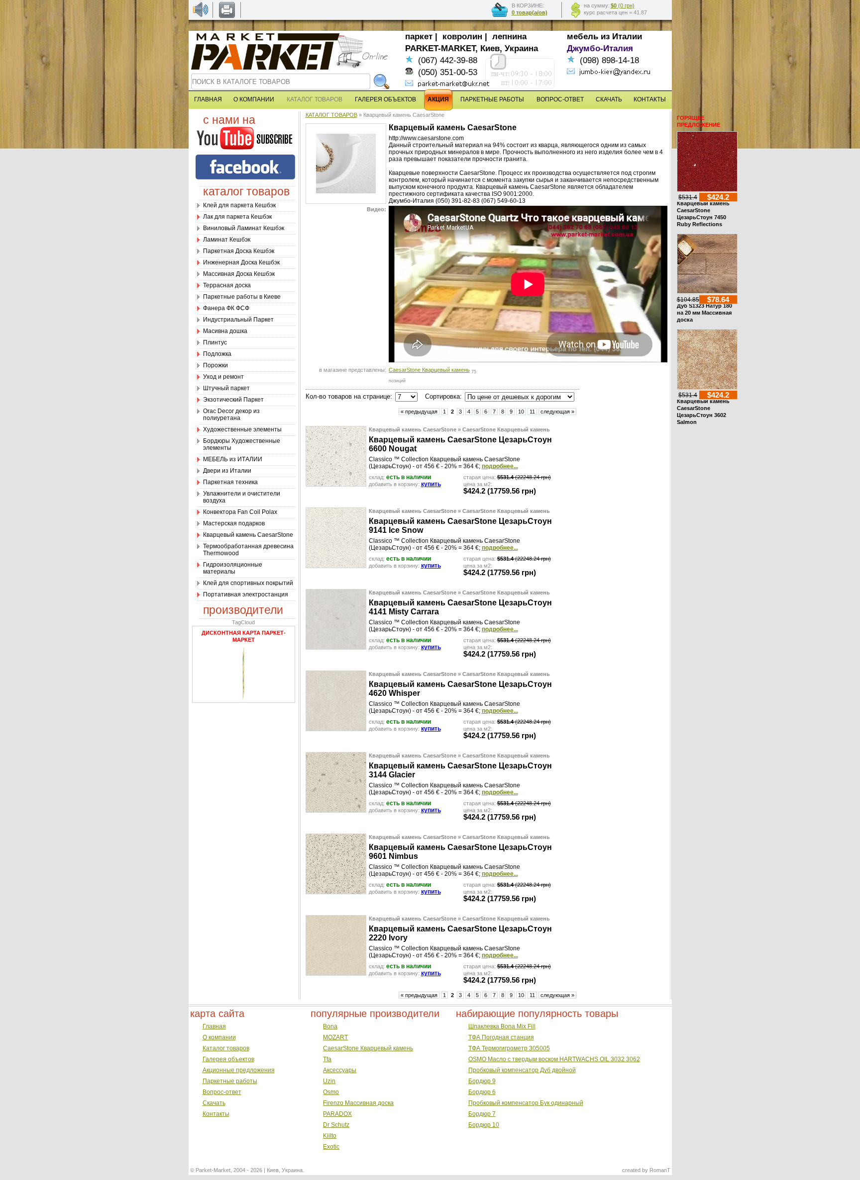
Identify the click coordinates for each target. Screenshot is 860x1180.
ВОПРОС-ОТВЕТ (560, 99)
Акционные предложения (239, 1070)
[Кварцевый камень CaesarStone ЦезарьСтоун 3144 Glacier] (336, 810)
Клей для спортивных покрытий (248, 583)
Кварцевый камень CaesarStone (248, 534)
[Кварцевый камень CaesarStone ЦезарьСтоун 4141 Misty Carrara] (336, 647)
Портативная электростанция (245, 594)
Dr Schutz (336, 1124)
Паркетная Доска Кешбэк (238, 251)
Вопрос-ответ (222, 1092)
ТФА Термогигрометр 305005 (509, 1048)
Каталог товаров (226, 1048)
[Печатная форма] (227, 16)
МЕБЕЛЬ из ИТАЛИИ (232, 459)
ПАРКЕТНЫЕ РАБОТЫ (492, 99)
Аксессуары (339, 1070)
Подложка (217, 353)
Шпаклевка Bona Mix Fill (502, 1026)
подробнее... (500, 466)
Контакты (216, 1113)
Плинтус (215, 342)
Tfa (327, 1059)
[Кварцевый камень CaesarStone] (346, 191)
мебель (582, 36)
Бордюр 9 (482, 1081)
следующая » (557, 412)
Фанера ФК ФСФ (226, 308)
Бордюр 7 (482, 1113)
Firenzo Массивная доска (358, 1102)
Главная (214, 1026)
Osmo (331, 1092)
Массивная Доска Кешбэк (239, 273)
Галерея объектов (228, 1059)
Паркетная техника (230, 482)
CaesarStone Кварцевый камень (429, 370)
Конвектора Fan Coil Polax (240, 511)
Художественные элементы (242, 429)
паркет (418, 36)
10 (521, 412)
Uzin (329, 1081)
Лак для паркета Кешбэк (237, 216)
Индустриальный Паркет (238, 319)
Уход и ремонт (223, 376)
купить (431, 484)
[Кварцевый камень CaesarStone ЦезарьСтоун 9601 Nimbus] (336, 892)
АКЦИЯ (438, 99)
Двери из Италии (227, 470)
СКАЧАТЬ (609, 99)
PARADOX (337, 1113)
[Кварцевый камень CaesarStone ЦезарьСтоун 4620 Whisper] (336, 729)
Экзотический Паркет (233, 399)
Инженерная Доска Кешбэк (241, 262)
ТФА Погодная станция (501, 1037)
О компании (219, 1037)
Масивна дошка (225, 331)
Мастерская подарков (234, 523)
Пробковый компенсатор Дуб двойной (522, 1070)
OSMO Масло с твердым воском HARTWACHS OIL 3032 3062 (554, 1059)
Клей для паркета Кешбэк (239, 205)
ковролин (462, 36)
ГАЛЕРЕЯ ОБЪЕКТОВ (385, 99)
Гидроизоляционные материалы (232, 568)
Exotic (331, 1146)
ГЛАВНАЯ (208, 99)
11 (532, 412)
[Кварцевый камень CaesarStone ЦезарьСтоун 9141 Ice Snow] (336, 566)
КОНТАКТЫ (650, 99)
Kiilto (329, 1135)
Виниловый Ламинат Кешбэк (243, 228)
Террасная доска (227, 285)
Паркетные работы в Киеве (242, 296)
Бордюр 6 (482, 1092)
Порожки (215, 365)
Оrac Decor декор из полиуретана (231, 414)
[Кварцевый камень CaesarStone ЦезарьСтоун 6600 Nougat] (336, 484)
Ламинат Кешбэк (226, 239)
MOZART (335, 1037)
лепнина (509, 36)
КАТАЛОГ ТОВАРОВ (331, 115)
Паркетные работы (230, 1081)
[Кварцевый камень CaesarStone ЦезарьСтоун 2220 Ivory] (336, 973)
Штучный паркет (226, 388)
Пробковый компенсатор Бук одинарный (525, 1102)
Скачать (214, 1102)
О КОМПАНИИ (253, 99)
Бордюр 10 (483, 1124)
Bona (330, 1026)
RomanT (659, 1170)
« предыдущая (419, 412)
